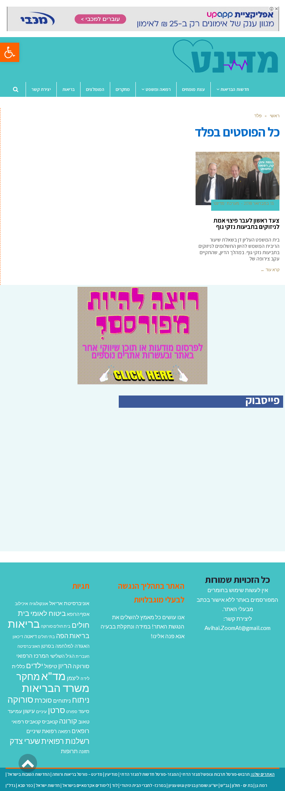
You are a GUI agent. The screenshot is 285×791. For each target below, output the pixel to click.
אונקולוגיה (38, 603)
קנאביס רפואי (26, 721)
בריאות (24, 623)
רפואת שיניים (41, 731)
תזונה (84, 751)
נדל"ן (10, 785)
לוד (115, 785)
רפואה (64, 731)
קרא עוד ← (270, 269)
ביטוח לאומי (48, 613)
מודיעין (111, 774)
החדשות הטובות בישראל (28, 774)
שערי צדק (25, 740)
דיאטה (30, 636)
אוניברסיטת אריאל (69, 603)
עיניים (41, 711)
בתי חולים (46, 636)
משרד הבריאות (55, 687)
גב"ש (224, 785)
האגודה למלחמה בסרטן (65, 646)
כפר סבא (25, 785)
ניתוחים (62, 700)
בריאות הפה (72, 636)
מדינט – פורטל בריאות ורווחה (77, 774)
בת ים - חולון (242, 785)
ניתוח (80, 699)
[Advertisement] (220, 487)
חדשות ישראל (48, 785)
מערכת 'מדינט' (226, 203)
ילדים (34, 665)
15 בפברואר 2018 (259, 203)
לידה (85, 678)
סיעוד (83, 711)
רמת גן (261, 785)
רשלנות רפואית (65, 741)
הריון (65, 666)
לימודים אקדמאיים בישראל (85, 785)
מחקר (28, 676)
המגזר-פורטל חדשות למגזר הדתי (149, 774)
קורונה (68, 721)
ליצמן (73, 678)
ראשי (274, 115)
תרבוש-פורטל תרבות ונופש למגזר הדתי (215, 774)
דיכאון (18, 636)
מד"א (53, 675)
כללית (18, 666)
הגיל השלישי (62, 656)
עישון (29, 711)
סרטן (56, 710)
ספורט (71, 711)
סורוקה (20, 699)
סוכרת (43, 700)
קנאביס (50, 721)
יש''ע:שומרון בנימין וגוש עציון (193, 785)
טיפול (50, 666)
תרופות (69, 751)
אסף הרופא (78, 614)
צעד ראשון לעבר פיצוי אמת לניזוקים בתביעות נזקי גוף (246, 223)
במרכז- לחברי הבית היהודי (143, 785)
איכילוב (21, 603)
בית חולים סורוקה (56, 626)
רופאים (80, 730)
